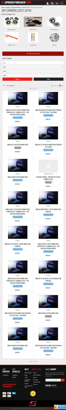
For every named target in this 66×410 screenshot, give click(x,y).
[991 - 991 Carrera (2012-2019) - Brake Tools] (11, 43)
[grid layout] (60, 86)
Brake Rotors (54, 29)
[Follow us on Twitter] (50, 390)
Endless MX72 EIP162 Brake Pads (48, 313)
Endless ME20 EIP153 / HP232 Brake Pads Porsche (48, 210)
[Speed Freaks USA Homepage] (19, 2)
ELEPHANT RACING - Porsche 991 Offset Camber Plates (48, 178)
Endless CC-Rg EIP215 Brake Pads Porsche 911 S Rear (48, 145)
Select (17, 79)
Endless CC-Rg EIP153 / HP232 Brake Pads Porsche (48, 279)
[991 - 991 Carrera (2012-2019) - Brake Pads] (33, 28)
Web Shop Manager (50, 408)
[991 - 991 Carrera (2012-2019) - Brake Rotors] (54, 28)
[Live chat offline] (60, 407)
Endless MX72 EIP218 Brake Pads (18, 177)
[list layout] (62, 86)
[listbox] (33, 62)
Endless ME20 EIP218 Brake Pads (17, 345)
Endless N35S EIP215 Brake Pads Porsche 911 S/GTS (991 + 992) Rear (18, 314)
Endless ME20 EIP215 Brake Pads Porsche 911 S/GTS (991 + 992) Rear (48, 111)
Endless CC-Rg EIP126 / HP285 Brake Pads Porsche (18, 245)
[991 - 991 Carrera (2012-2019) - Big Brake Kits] (11, 28)
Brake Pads (33, 29)
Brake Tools (11, 45)
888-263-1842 (36, 369)
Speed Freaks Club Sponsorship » (9, 385)
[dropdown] (57, 3)
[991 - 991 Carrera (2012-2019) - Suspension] (33, 43)
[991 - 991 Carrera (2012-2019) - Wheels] (54, 43)
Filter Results (34, 53)
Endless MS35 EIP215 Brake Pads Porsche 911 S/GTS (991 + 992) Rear (48, 346)
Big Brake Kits (11, 29)
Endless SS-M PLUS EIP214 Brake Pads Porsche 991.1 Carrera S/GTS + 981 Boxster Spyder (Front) (17, 112)
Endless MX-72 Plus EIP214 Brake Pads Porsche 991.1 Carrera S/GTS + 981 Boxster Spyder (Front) (18, 211)
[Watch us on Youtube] (53, 390)
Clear (48, 79)
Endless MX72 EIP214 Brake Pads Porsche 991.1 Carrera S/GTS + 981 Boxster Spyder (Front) (18, 280)
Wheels (54, 45)
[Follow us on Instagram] (57, 390)
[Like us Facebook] (46, 390)
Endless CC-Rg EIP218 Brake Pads (17, 144)
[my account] (47, 3)
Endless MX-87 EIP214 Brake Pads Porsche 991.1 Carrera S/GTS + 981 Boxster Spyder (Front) (48, 246)
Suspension (33, 45)
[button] (52, 3)
